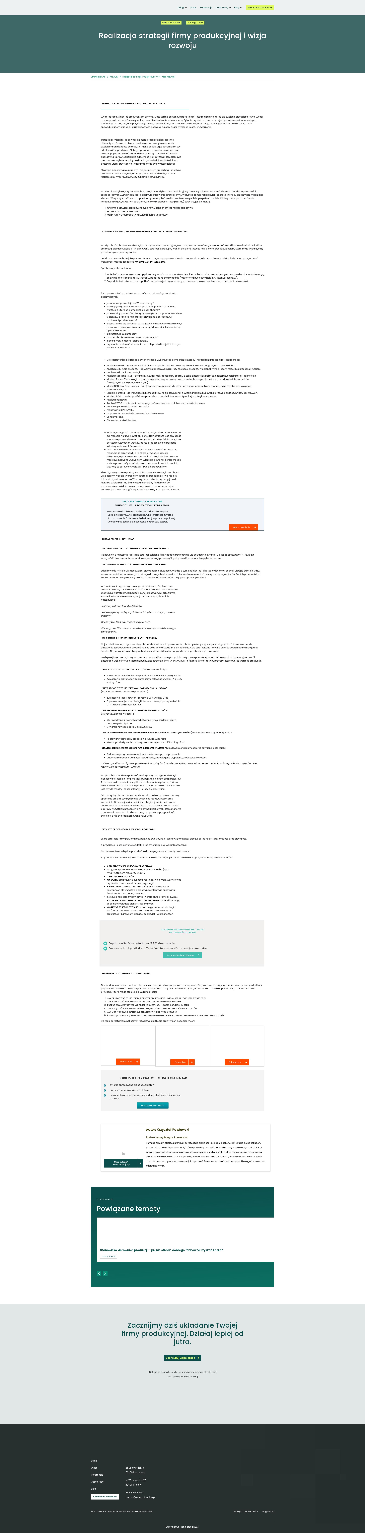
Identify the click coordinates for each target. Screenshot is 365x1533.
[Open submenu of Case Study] (229, 7)
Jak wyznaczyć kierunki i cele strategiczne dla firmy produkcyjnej (144, 1001)
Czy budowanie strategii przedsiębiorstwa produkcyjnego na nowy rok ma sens (158, 245)
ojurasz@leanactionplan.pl (140, 1497)
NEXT (196, 1526)
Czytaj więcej (108, 1256)
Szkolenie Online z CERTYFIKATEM (142, 501)
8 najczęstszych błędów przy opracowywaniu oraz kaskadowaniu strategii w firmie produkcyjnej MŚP (165, 1015)
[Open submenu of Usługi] (185, 7)
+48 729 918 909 (134, 1492)
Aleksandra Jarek (171, 22)
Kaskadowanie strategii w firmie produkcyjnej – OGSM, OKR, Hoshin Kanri (148, 1005)
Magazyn (121, 330)
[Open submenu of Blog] (240, 7)
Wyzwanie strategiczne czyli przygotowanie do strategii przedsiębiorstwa (150, 208)
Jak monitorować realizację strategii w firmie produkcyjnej (142, 1012)
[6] (100, 3)
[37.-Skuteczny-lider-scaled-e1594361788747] (202, 502)
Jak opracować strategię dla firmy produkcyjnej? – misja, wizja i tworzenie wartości (156, 998)
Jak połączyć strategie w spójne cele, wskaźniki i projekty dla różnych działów (152, 1008)
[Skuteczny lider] (243, 502)
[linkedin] (123, 1153)
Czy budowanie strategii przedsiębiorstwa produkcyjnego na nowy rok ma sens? (170, 191)
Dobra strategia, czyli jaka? (123, 211)
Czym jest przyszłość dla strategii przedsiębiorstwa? (138, 214)
